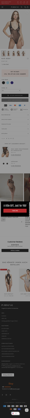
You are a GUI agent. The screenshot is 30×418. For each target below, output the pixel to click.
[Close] (27, 203)
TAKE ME (15, 210)
